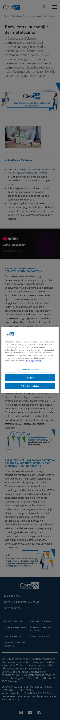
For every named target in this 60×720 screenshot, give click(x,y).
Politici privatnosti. (34, 361)
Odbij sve (30, 377)
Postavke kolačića (30, 369)
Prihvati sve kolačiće (30, 386)
